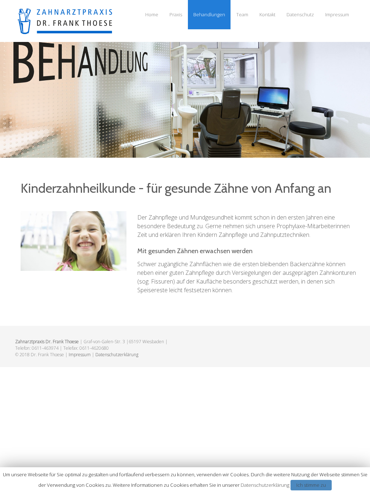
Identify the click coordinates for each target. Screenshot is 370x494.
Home (151, 14)
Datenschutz (300, 14)
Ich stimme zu (311, 485)
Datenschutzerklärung (116, 355)
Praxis (175, 14)
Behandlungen (209, 14)
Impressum (337, 14)
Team (242, 14)
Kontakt (267, 14)
